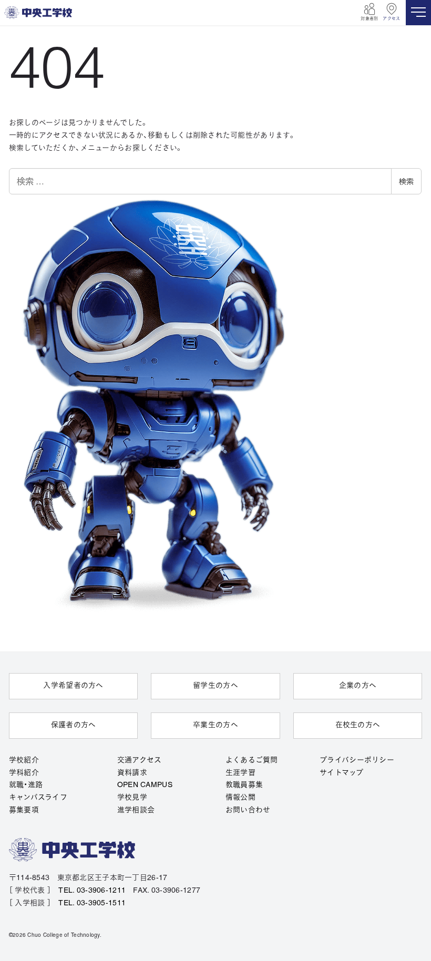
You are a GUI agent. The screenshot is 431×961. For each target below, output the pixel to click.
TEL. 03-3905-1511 (92, 903)
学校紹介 (24, 760)
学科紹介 (24, 773)
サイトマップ (341, 773)
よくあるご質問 (251, 760)
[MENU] (418, 12)
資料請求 (132, 773)
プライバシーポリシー (357, 760)
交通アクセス (139, 760)
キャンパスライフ (38, 797)
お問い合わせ (248, 810)
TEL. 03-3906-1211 (92, 890)
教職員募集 (244, 785)
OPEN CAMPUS (144, 785)
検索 (406, 181)
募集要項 (24, 810)
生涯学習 (240, 773)
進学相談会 (136, 810)
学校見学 (132, 797)
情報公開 (240, 797)
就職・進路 (26, 785)
